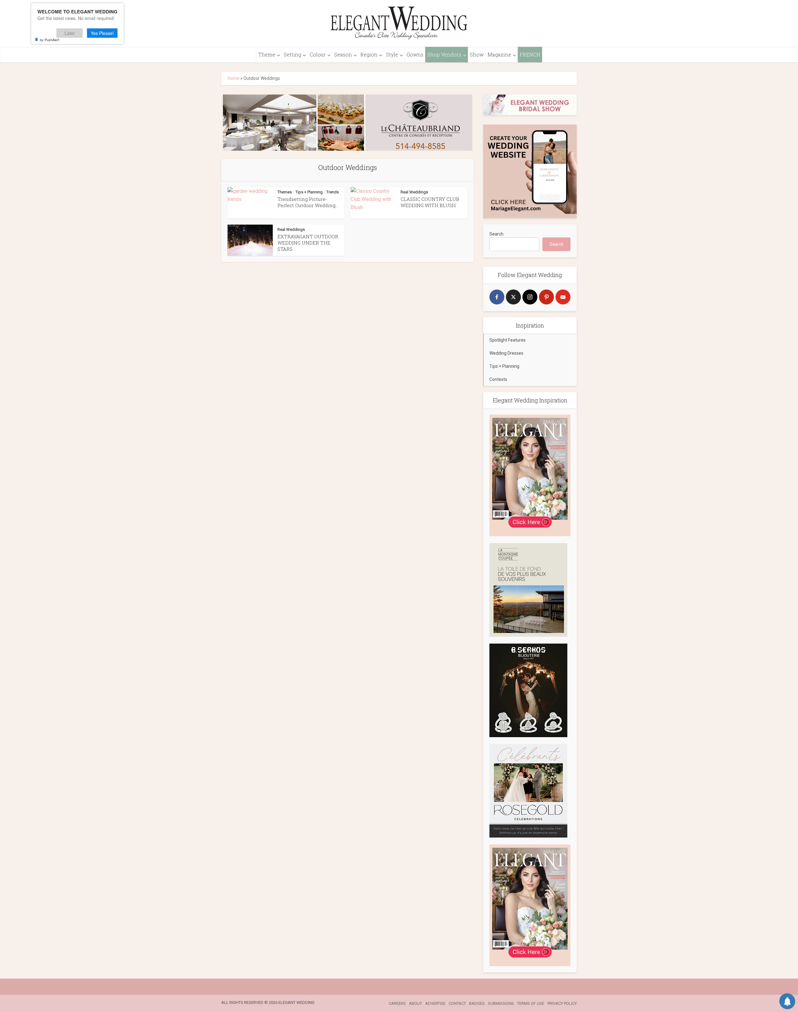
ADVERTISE (435, 1003)
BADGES (477, 1003)
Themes (284, 192)
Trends (332, 192)
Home (233, 78)
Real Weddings (414, 192)
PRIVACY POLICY (562, 1003)
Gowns (414, 54)
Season (343, 54)
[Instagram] (529, 296)
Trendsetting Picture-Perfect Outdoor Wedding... (307, 202)
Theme (266, 54)
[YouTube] (562, 296)
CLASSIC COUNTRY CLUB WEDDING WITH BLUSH (430, 202)
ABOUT (415, 1003)
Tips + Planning (309, 192)
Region (368, 54)
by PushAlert (49, 39)
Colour (318, 54)
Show (477, 54)
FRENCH (530, 54)
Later (70, 33)
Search (496, 233)
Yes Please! (102, 33)
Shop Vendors (444, 54)
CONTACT (457, 1003)
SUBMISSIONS (501, 1003)
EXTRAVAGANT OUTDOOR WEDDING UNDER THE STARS (307, 242)
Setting (292, 54)
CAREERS (397, 1003)
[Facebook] (496, 296)
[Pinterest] (546, 296)
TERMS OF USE (530, 1003)
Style (392, 54)
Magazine (499, 54)
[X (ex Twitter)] (513, 296)
